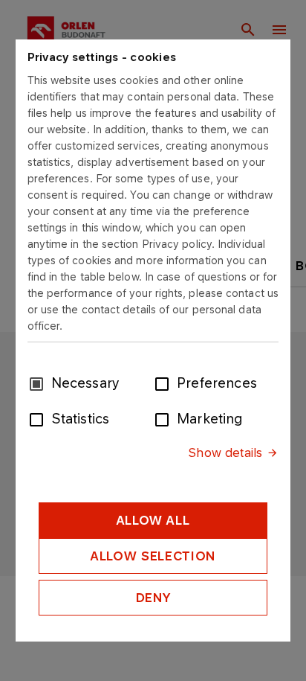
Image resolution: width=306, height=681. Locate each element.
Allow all (153, 520)
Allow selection (153, 556)
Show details (225, 452)
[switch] (165, 382)
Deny (153, 597)
